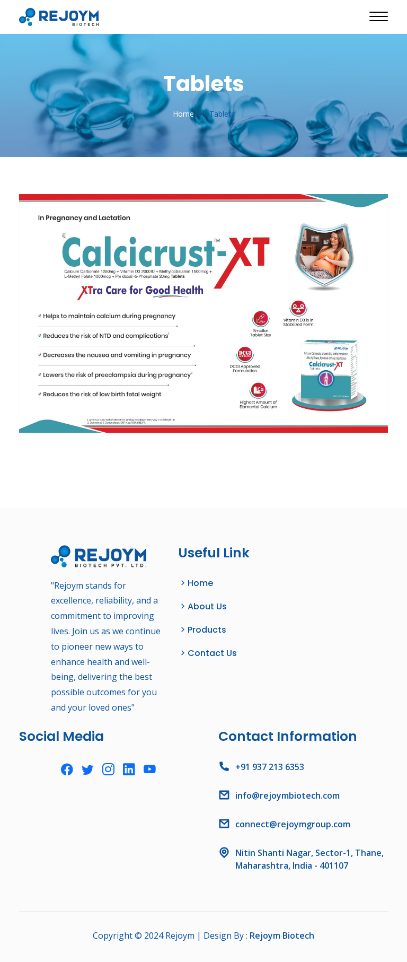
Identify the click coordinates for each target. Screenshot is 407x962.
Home (183, 114)
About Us (207, 606)
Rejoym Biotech (282, 935)
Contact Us (212, 653)
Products (207, 630)
